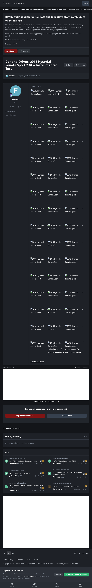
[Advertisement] (46, 384)
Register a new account (25, 416)
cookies (18, 574)
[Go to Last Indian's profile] (49, 486)
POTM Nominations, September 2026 (23, 461)
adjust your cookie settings (31, 576)
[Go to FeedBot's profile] (6, 76)
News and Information (61, 470)
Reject (58, 574)
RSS (36, 560)
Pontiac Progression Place (62, 483)
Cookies (28, 560)
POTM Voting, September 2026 (64, 461)
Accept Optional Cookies (77, 574)
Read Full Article (37, 361)
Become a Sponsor (82, 368)
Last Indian (58, 489)
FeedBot (15, 99)
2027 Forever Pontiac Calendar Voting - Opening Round (67, 473)
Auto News (35, 76)
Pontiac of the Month (17, 458)
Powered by (67, 564)
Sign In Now (67, 416)
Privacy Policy (8, 560)
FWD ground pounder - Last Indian (66, 486)
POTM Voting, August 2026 (19, 473)
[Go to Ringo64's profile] (6, 461)
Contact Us (19, 560)
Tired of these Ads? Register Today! (46, 401)
